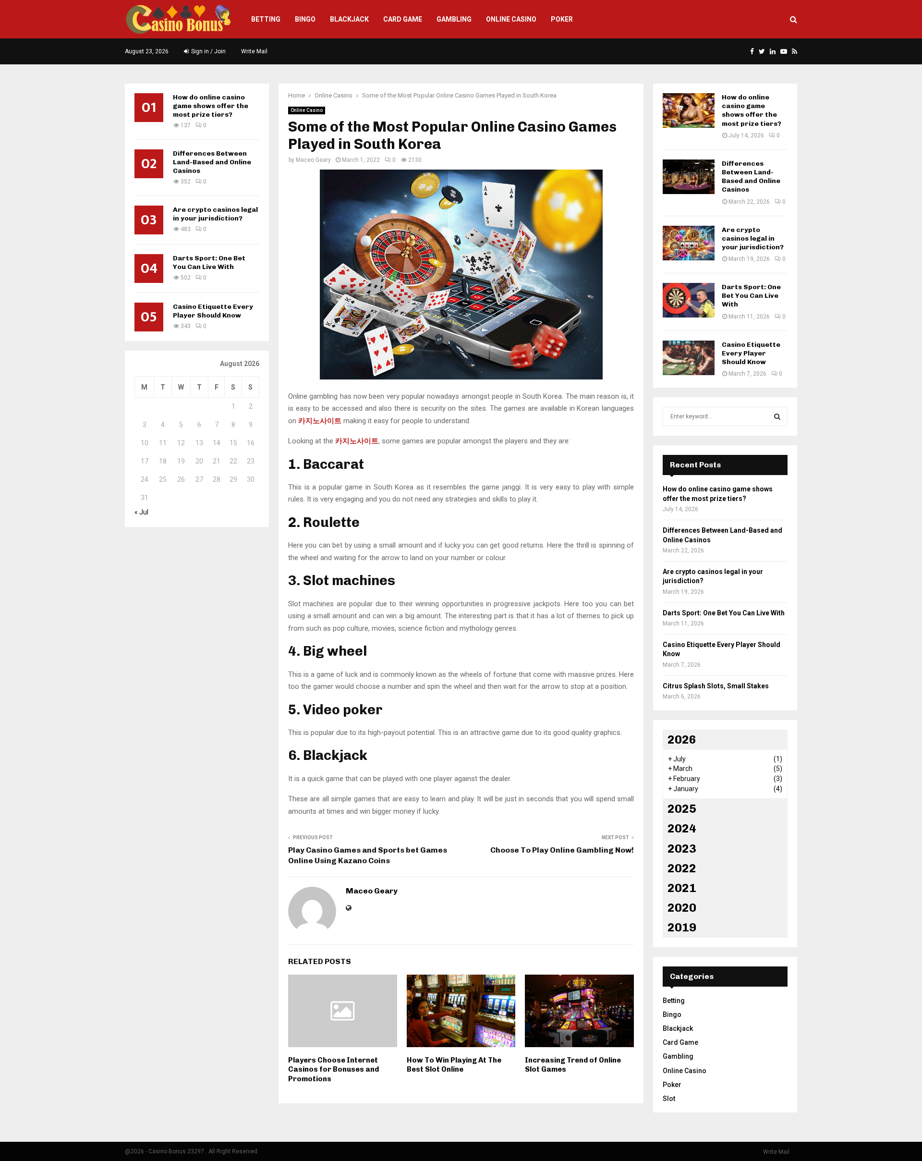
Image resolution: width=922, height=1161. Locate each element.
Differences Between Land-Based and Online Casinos (212, 162)
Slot (669, 1098)
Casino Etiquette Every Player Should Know (213, 311)
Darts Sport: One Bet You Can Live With (209, 262)
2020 (681, 908)
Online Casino (511, 19)
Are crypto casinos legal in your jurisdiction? (215, 214)
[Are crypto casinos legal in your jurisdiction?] (689, 243)
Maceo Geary (313, 160)
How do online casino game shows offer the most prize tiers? (210, 106)
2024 (681, 828)
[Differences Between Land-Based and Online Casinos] (689, 176)
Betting (265, 19)
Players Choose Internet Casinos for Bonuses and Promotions (333, 1069)
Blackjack (349, 19)
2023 (681, 848)
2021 (681, 888)
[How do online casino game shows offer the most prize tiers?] (689, 110)
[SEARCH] (777, 416)
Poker (562, 19)
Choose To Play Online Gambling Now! (562, 850)
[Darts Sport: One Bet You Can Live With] (689, 300)
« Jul (141, 512)
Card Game (402, 19)
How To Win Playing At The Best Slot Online (454, 1065)
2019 (681, 927)
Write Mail (254, 51)
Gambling (454, 19)
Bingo (305, 19)
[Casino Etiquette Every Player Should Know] (689, 358)
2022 (681, 868)
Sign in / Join (208, 51)
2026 (681, 739)
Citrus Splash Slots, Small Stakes (716, 686)
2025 (681, 809)
